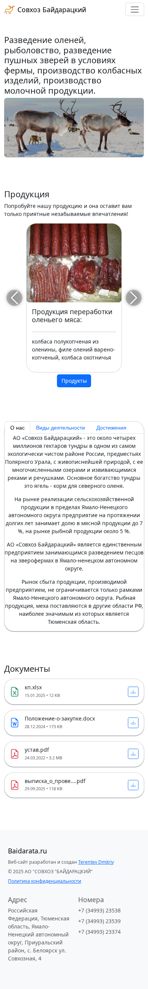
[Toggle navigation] (134, 9)
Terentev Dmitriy (96, 862)
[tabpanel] (74, 530)
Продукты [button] (74, 380)
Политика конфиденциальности (44, 881)
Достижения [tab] (111, 428)
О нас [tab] (17, 428)
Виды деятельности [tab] (60, 428)
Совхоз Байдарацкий (51, 9)
